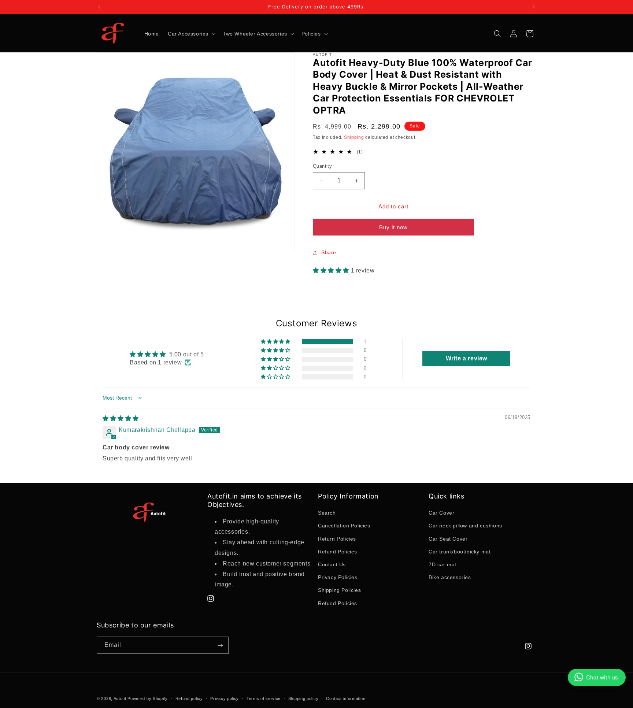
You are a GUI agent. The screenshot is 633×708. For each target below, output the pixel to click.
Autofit (120, 698)
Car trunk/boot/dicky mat (460, 552)
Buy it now (393, 227)
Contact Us (332, 564)
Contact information (345, 698)
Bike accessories (450, 578)
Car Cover (441, 513)
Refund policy (189, 698)
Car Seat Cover (448, 539)
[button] (190, 33)
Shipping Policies (339, 590)
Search (327, 513)
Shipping (354, 137)
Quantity (322, 166)
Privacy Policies (338, 578)
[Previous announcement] (99, 7)
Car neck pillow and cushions (465, 526)
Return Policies (337, 539)
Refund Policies (337, 552)
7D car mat (442, 564)
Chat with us (602, 677)
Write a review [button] (466, 358)
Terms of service (264, 698)
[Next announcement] (534, 7)
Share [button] (328, 253)
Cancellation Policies (344, 526)
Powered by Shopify (147, 698)
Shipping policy (303, 698)
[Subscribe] (220, 645)
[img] (121, 418)
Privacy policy (224, 698)
